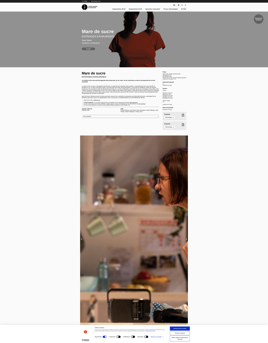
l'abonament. (97, 100)
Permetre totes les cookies (179, 328)
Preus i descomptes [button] (171, 9)
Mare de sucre (98, 31)
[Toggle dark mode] (179, 5)
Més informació (133, 102)
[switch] (119, 337)
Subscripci (185, 5)
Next (186, 239)
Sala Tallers (87, 40)
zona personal (141, 103)
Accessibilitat (84, 1)
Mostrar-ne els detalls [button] (156, 336)
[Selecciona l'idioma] (174, 5)
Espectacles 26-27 (119, 9)
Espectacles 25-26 (135, 9)
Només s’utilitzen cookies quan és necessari (180, 338)
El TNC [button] (183, 9)
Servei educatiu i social (95, 1)
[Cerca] (182, 5)
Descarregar (168, 117)
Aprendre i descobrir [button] (152, 9)
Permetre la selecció (180, 333)
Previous (82, 239)
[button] (131, 332)
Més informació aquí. (150, 331)
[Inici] (90, 7)
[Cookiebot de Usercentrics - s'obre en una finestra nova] (85, 340)
